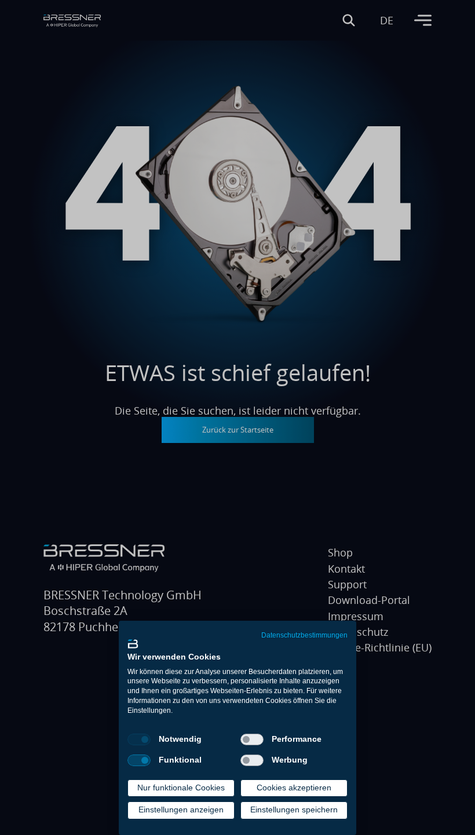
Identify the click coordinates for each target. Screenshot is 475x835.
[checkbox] (139, 739)
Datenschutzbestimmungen (304, 635)
